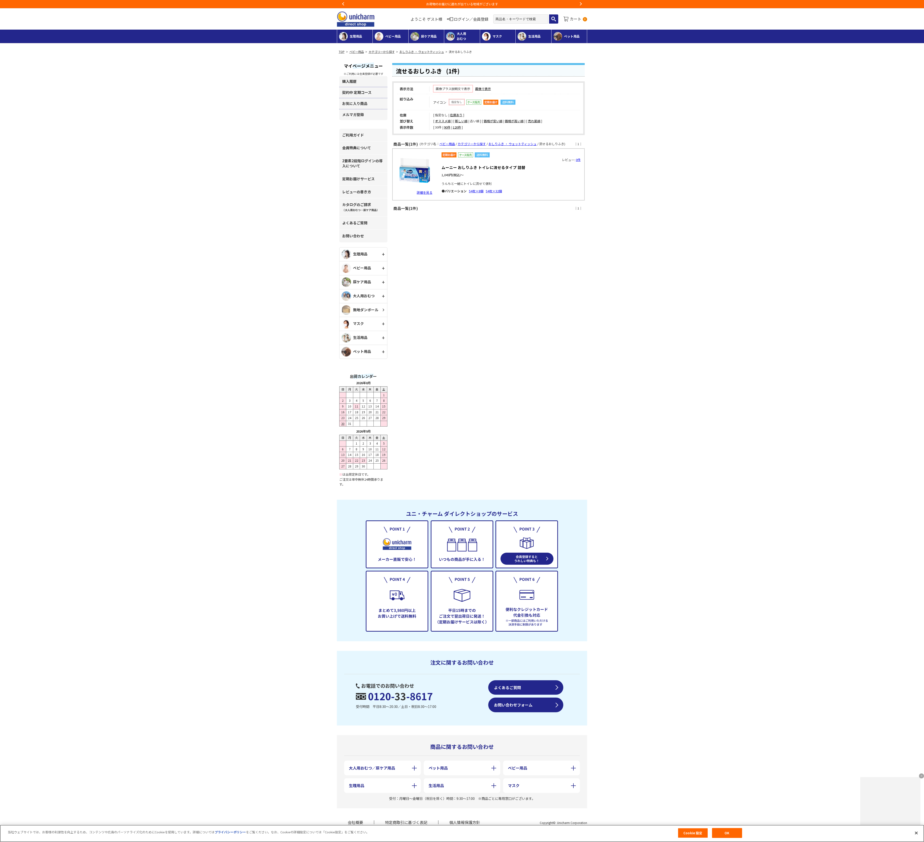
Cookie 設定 (692, 833)
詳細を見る (424, 192)
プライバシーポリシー (230, 832)
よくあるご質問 (354, 222)
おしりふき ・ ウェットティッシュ (421, 52)
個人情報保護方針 (464, 822)
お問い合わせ (353, 235)
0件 (578, 159)
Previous (343, 4)
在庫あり (456, 115)
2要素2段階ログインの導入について (362, 163)
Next (580, 4)
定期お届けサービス (358, 178)
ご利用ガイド (353, 134)
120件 (457, 127)
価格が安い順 (493, 121)
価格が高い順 (514, 121)
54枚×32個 (494, 191)
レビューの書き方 (356, 191)
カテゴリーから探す (382, 52)
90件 (447, 127)
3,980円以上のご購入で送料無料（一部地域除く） (462, 4)
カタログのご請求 (360, 207)
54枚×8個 (476, 191)
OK (727, 833)
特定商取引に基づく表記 (406, 822)
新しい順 (461, 121)
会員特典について (356, 147)
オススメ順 (443, 121)
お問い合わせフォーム (513, 705)
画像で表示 (483, 88)
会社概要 (355, 822)
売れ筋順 (534, 121)
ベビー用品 (356, 52)
